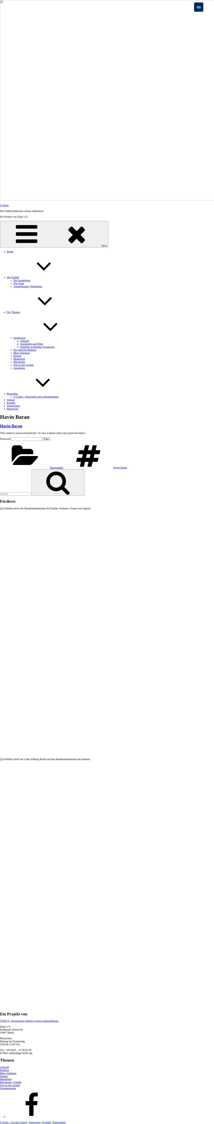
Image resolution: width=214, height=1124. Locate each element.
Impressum (12, 408)
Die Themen (13, 312)
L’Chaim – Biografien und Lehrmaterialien (36, 396)
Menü (104, 246)
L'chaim (4, 205)
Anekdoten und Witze (31, 344)
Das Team (18, 283)
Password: (5, 438)
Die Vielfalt (13, 277)
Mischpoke (19, 362)
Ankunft (24, 341)
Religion (4, 1070)
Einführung (19, 337)
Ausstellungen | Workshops (27, 286)
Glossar (11, 399)
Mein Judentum (21, 353)
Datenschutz (13, 405)
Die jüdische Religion (24, 350)
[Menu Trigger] (198, 7)
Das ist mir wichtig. (23, 365)
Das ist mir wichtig (10, 1085)
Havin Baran (11, 426)
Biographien (56, 467)
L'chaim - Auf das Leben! (13, 1122)
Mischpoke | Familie (10, 1082)
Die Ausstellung (21, 280)
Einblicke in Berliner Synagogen (37, 347)
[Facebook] (32, 1116)
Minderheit (19, 359)
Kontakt (11, 402)
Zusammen (19, 368)
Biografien (12, 393)
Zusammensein (8, 1088)
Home (10, 251)
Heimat (17, 356)
